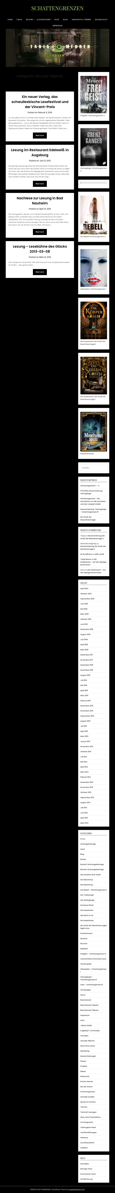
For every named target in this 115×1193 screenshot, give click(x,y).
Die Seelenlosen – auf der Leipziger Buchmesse (93, 562)
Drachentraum (86, 933)
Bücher (29, 19)
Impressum (57, 25)
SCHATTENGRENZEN (57, 8)
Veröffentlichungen (88, 1132)
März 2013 (84, 823)
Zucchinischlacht (87, 1142)
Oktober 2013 (85, 792)
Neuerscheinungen (88, 1056)
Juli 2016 (83, 680)
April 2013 (84, 818)
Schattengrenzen (87, 1091)
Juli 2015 (83, 726)
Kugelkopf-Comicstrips (90, 1030)
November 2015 (86, 711)
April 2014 (84, 767)
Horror (82, 995)
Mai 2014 (83, 762)
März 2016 (84, 695)
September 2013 (87, 797)
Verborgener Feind (88, 1127)
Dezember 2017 (86, 655)
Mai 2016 (83, 685)
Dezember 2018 (86, 629)
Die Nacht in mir (86, 915)
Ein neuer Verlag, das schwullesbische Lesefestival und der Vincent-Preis (39, 101)
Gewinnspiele (86, 964)
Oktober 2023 (86, 593)
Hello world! (99, 554)
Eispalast (84, 948)
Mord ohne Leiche (87, 1046)
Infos (82, 1020)
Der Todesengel (87, 895)
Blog (65, 19)
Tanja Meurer (85, 559)
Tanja (19, 19)
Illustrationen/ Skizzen (89, 1005)
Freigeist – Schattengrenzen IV (93, 954)
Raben (83, 1071)
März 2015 (84, 736)
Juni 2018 (84, 639)
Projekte (83, 1066)
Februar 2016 (85, 700)
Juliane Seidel (86, 1025)
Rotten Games (86, 1081)
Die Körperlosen (86, 910)
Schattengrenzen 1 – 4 (89, 485)
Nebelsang (84, 1051)
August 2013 (85, 802)
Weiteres (84, 1137)
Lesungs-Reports (87, 1040)
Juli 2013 (83, 807)
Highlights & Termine (81, 19)
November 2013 (86, 787)
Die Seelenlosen (87, 920)
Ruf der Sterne (86, 1086)
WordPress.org (86, 1179)
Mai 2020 (83, 609)
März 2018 (84, 649)
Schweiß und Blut (87, 1097)
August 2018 (85, 634)
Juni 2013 (84, 813)
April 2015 (84, 731)
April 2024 (84, 588)
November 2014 (86, 746)
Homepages (85, 990)
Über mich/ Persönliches (90, 1117)
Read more (40, 135)
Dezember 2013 (86, 782)
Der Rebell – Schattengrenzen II (93, 890)
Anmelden (84, 1164)
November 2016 (86, 670)
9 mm (82, 839)
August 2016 (85, 675)
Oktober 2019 (85, 619)
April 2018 (84, 644)
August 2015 (85, 721)
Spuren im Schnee (87, 1102)
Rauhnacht (85, 1076)
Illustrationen (43, 19)
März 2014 (84, 772)
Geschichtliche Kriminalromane (93, 959)
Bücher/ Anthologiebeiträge (92, 864)
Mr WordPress (86, 554)
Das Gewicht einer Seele (90, 874)
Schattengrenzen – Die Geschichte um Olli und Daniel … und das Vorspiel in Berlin (93, 501)
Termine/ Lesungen (88, 1112)
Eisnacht (83, 938)
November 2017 (86, 660)
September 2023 (87, 599)
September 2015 (87, 716)
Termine (83, 1107)
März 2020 (84, 614)
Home (10, 19)
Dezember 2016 (86, 665)
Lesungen (84, 1035)
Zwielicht (84, 1148)
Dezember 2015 (86, 706)
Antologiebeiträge (88, 844)
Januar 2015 (85, 741)
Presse (83, 1061)
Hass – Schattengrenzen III (91, 984)
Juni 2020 (84, 604)
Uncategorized (86, 1122)
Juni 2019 (84, 624)
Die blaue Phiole (87, 905)
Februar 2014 (85, 777)
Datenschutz (101, 19)
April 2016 (84, 690)
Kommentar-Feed (88, 1174)
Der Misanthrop (86, 879)
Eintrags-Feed (86, 1169)
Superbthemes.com (77, 1189)
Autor (82, 849)
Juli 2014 (83, 757)
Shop (56, 19)
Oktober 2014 (85, 751)
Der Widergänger (87, 900)
